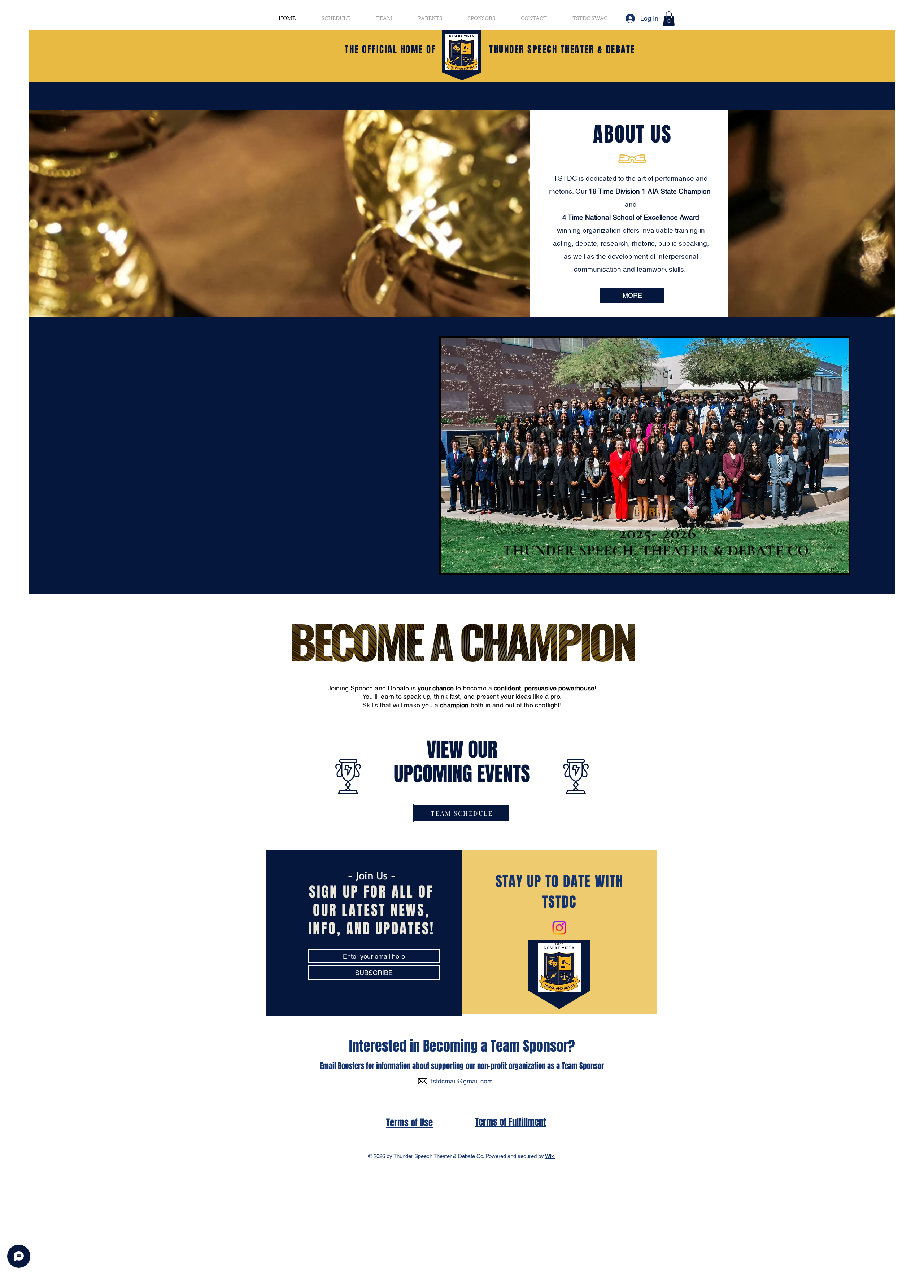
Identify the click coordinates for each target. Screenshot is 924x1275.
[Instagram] (559, 927)
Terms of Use (409, 1122)
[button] (669, 18)
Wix (550, 1156)
